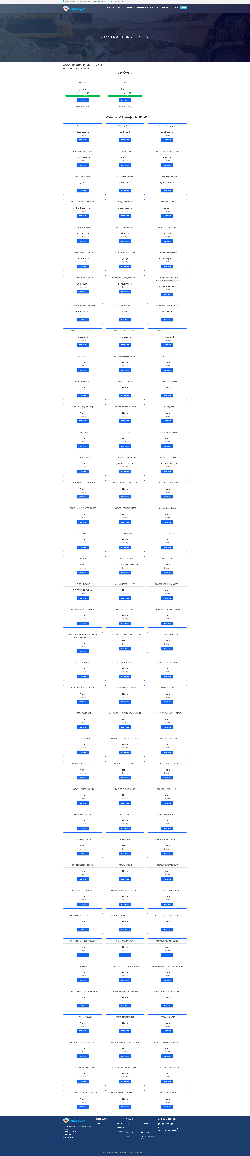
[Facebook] (159, 1123)
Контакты (174, 7)
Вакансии (164, 7)
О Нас (119, 7)
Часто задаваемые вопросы (148, 1137)
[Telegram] (172, 1123)
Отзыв (183, 7)
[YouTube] (167, 1123)
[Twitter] (163, 1123)
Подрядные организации (146, 7)
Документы (129, 7)
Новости (110, 7)
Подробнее (82, 100)
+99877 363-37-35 (118, 1)
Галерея (144, 1128)
